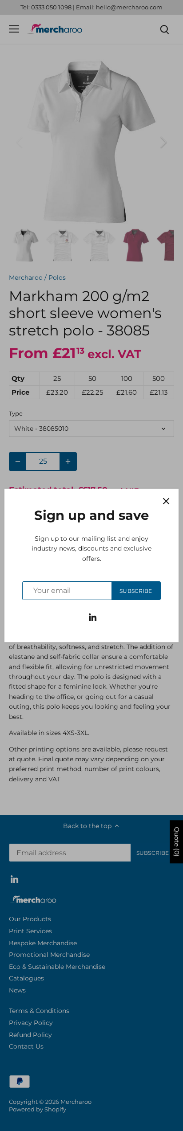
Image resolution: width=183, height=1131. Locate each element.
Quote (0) (177, 842)
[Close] (166, 501)
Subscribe (135, 591)
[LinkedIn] (92, 616)
